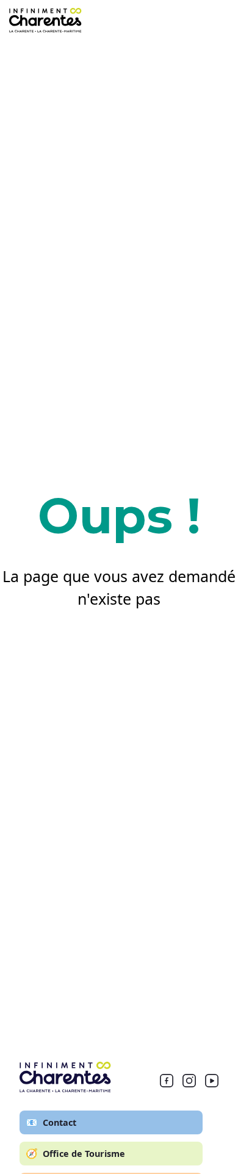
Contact (51, 1122)
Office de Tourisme (75, 1153)
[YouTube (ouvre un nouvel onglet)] (211, 1083)
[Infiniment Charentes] (65, 1077)
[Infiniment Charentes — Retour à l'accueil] (45, 20)
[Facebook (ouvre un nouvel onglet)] (166, 1083)
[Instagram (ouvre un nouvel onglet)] (189, 1083)
